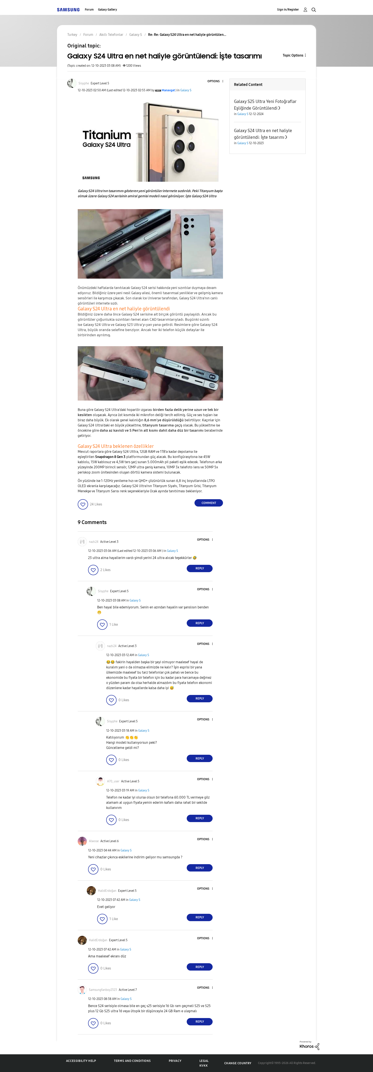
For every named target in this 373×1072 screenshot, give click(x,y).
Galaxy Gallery (107, 9)
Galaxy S (185, 90)
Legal (204, 1061)
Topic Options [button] (293, 55)
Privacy (175, 1061)
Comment (209, 503)
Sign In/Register (288, 9)
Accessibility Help (81, 1061)
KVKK (203, 1065)
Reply (200, 568)
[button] (215, 81)
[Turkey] (68, 10)
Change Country (237, 1063)
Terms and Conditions (132, 1061)
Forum (89, 9)
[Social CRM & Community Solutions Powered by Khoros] (309, 1045)
